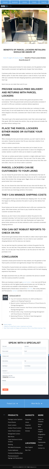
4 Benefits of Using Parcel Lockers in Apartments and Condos (18, 326)
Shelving (10, 444)
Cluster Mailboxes (13, 450)
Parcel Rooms (12, 422)
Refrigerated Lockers (14, 434)
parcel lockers (27, 282)
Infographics (41, 434)
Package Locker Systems (15, 419)
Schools (34, 2)
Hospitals (44, 2)
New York (30, 288)
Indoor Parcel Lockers (14, 431)
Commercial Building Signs (15, 453)
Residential (15, 2)
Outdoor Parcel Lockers (14, 428)
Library (27, 422)
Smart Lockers (12, 425)
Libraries (24, 2)
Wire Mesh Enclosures (14, 447)
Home (4, 58)
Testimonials (41, 442)
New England (29, 447)
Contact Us (41, 448)
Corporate (5, 2)
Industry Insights (19, 58)
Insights (10, 58)
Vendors (40, 445)
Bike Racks (11, 436)
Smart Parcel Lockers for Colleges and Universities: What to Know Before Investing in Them (25, 328)
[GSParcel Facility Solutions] (7, 6)
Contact (14, 291)
